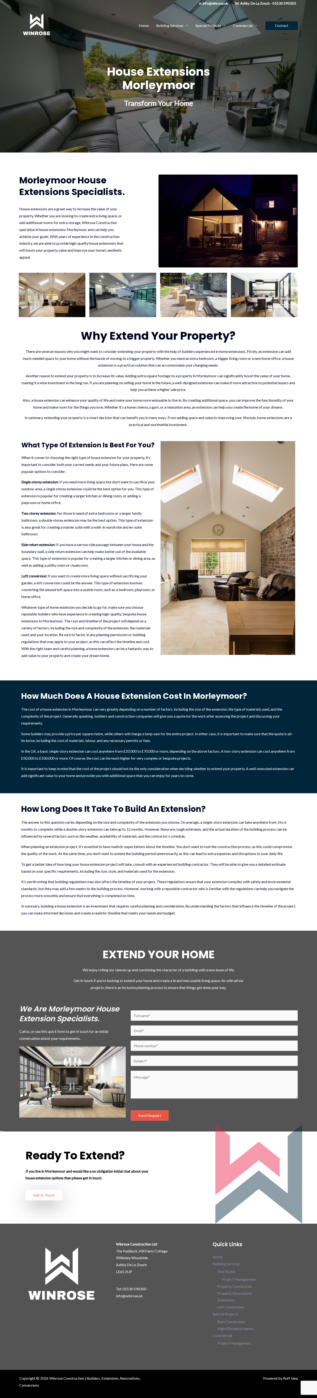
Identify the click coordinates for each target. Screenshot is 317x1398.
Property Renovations (234, 1293)
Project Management (239, 1279)
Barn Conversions (231, 1321)
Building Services (169, 25)
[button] (281, 25)
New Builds (226, 1271)
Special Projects (208, 25)
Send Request (149, 1115)
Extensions (225, 1300)
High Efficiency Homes (235, 1328)
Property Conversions (234, 1286)
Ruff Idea (290, 1378)
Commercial (242, 25)
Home (144, 25)
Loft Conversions (230, 1307)
